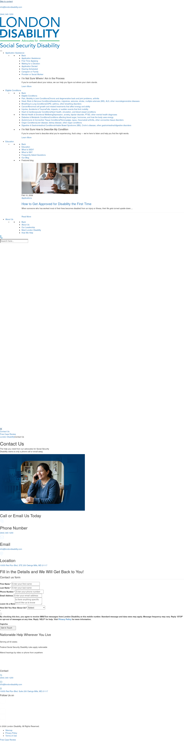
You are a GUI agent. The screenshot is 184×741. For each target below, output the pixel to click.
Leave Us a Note (7, 603)
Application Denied (29, 66)
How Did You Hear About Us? (13, 607)
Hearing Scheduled (30, 69)
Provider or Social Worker (32, 74)
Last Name (5, 587)
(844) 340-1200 (6, 14)
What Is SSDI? (28, 149)
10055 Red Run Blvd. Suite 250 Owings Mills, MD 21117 (24, 691)
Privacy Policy (64, 619)
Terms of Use (11, 735)
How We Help (27, 232)
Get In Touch (6, 627)
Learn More (27, 86)
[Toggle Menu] (1, 50)
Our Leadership (28, 227)
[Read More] (103, 190)
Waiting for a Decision (31, 63)
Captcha (4, 624)
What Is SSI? (27, 152)
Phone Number (7, 591)
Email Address (6, 595)
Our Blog (25, 157)
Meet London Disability (31, 230)
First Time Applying (30, 60)
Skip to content (6, 1)
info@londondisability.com (11, 7)
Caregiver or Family (30, 71)
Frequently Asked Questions (34, 155)
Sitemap (8, 730)
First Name (5, 583)
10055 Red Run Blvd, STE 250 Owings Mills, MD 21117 (23, 565)
